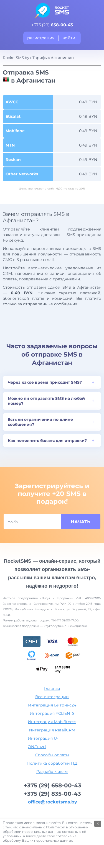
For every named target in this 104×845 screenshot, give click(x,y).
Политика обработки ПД (52, 763)
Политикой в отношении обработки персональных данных (45, 829)
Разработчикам (52, 771)
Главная (52, 688)
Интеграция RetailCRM (52, 730)
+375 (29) (52, 24)
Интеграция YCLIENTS (52, 713)
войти (68, 37)
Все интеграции (52, 696)
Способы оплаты (52, 754)
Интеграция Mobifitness (52, 721)
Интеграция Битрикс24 (52, 705)
